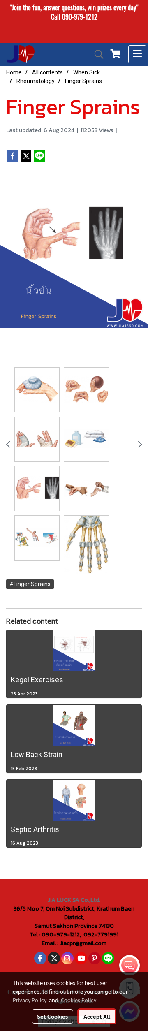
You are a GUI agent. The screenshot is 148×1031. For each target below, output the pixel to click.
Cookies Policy (78, 999)
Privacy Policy (29, 999)
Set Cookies (52, 1016)
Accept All (96, 1016)
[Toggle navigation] (137, 54)
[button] (96, 54)
